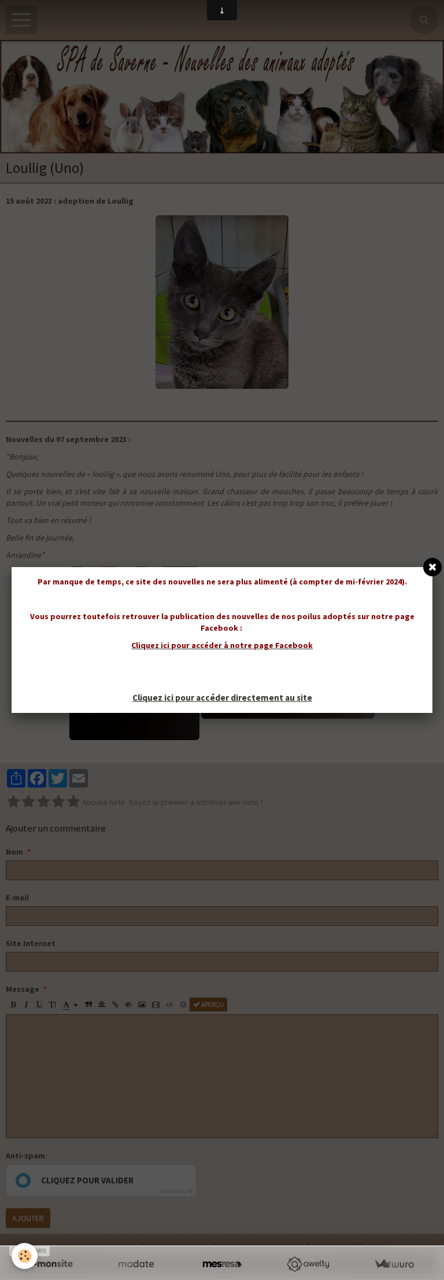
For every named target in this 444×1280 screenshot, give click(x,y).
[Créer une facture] (394, 1264)
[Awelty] (307, 1264)
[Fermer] (432, 567)
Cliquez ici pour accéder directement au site (222, 697)
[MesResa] (222, 1264)
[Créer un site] (50, 1264)
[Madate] (136, 1264)
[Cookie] (25, 1256)
